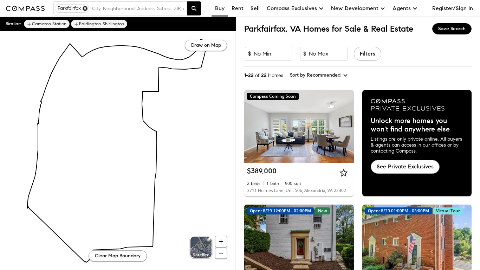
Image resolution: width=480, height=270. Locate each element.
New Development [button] (354, 8)
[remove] (85, 8)
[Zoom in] (221, 241)
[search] (194, 8)
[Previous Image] (252, 126)
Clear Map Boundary (118, 256)
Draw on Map (206, 45)
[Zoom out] (221, 253)
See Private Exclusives (405, 166)
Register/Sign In (452, 8)
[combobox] (138, 8)
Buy (220, 8)
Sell (255, 8)
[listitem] (47, 24)
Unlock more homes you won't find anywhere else (410, 125)
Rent (238, 8)
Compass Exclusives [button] (292, 8)
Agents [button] (402, 8)
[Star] (343, 172)
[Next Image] (345, 126)
